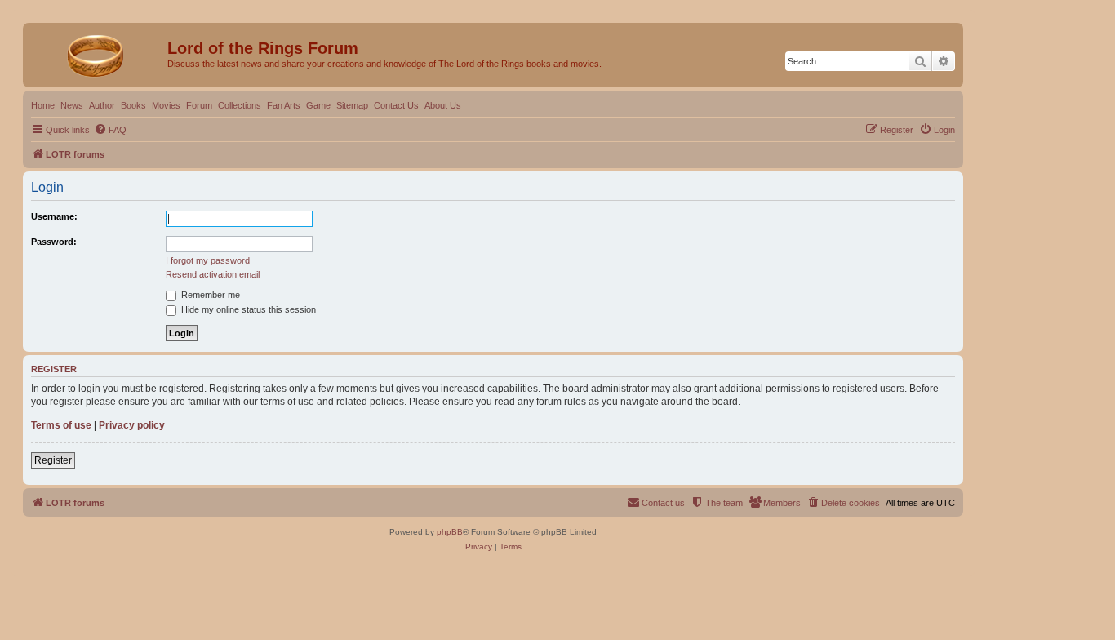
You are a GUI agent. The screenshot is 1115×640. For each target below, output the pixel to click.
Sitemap (352, 105)
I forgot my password (208, 260)
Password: (54, 242)
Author (102, 105)
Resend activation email (213, 274)
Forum (199, 105)
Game (318, 105)
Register (53, 460)
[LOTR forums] (97, 53)
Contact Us (396, 105)
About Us (442, 105)
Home (43, 105)
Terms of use (61, 425)
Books (133, 105)
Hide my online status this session (247, 309)
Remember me (209, 295)
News (71, 105)
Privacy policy (132, 425)
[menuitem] (110, 130)
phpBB (450, 531)
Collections (239, 105)
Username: (54, 216)
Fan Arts (283, 105)
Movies (166, 105)
